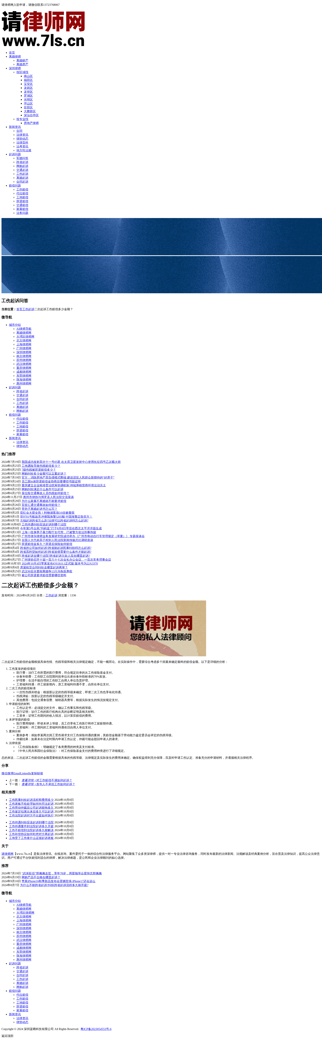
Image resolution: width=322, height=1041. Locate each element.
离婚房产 (22, 64)
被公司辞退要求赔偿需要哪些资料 (44, 575)
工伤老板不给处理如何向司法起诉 (31, 803)
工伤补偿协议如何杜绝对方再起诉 (31, 834)
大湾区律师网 (25, 336)
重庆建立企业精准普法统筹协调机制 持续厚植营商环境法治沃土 (64, 485)
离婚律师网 (23, 332)
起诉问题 (15, 154)
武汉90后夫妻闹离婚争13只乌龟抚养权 (47, 571)
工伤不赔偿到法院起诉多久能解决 (31, 830)
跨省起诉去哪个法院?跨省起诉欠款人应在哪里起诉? (56, 555)
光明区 (28, 99)
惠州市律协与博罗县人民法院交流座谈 (48, 497)
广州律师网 (23, 348)
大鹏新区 (30, 111)
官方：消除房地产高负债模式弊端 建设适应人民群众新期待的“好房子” (68, 477)
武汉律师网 (23, 363)
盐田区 (28, 107)
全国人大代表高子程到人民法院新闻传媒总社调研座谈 (57, 540)
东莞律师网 (23, 375)
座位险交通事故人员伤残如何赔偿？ (45, 493)
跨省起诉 (22, 162)
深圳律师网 (23, 352)
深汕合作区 (31, 115)
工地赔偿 (22, 197)
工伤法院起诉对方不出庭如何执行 (31, 815)
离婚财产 (22, 60)
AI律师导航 (23, 328)
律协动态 (22, 138)
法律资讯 (22, 134)
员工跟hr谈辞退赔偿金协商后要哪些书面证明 (51, 481)
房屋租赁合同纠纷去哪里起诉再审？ (44, 567)
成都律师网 (23, 371)
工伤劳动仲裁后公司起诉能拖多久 (31, 807)
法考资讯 (22, 146)
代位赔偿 (22, 193)
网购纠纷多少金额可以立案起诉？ (44, 473)
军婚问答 (22, 158)
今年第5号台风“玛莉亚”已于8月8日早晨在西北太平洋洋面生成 (61, 528)
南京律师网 (23, 356)
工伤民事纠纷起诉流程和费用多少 (31, 799)
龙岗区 (28, 87)
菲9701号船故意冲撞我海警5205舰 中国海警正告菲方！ (56, 516)
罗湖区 (28, 95)
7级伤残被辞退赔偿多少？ (39, 469)
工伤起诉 (22, 173)
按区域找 (22, 72)
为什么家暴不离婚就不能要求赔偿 (44, 501)
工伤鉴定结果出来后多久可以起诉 (31, 811)
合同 (19, 130)
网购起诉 (22, 166)
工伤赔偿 (22, 189)
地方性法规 (23, 150)
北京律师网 (23, 340)
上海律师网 (23, 344)
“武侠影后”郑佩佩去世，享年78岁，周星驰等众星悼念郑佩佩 (62, 873)
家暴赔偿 (22, 209)
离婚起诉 (22, 177)
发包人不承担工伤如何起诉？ (48, 784)
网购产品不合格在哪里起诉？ (41, 877)
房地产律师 (31, 123)
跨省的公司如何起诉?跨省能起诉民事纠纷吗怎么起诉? (55, 547)
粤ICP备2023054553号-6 (95, 1029)
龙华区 (28, 91)
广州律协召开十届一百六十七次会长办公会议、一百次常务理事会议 (66, 559)
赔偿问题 (15, 185)
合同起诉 (22, 181)
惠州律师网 (23, 383)
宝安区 (28, 83)
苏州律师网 (23, 360)
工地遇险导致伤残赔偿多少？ (41, 465)
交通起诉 (22, 169)
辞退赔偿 (22, 201)
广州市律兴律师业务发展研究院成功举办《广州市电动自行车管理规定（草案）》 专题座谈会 (83, 536)
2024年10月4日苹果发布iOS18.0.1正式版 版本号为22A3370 (60, 563)
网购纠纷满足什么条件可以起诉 (42, 489)
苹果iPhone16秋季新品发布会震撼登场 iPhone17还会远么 (58, 881)
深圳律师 (15, 68)
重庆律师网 (23, 367)
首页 (12, 52)
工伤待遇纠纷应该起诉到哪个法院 (44, 524)
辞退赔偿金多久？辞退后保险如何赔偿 (47, 544)
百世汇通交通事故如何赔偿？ (41, 504)
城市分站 (15, 324)
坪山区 (28, 103)
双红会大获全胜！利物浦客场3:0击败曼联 (47, 512)
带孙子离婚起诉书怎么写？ (39, 508)
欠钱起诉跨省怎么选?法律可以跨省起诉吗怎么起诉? (54, 520)
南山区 (28, 76)
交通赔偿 (22, 205)
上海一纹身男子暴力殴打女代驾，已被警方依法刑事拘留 (59, 532)
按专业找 (22, 119)
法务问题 (22, 212)
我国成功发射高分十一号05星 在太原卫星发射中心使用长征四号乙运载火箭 (71, 461)
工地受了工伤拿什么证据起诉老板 (31, 838)
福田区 (28, 80)
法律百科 (22, 142)
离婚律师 (15, 56)
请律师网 (7, 853)
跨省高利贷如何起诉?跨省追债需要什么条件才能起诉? (55, 551)
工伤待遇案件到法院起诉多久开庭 (31, 826)
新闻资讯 (15, 126)
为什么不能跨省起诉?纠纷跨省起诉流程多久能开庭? (54, 885)
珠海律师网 (23, 379)
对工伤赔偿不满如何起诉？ (47, 780)
